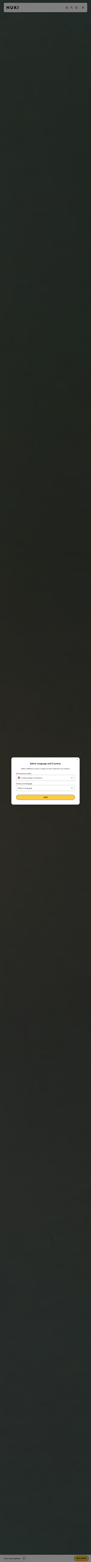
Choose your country (23, 774)
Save (46, 797)
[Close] (77, 759)
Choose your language (24, 784)
